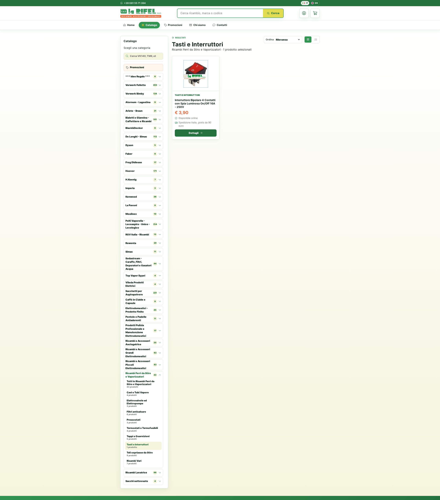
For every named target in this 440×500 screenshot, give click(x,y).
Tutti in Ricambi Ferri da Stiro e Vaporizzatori (140, 384)
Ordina (270, 39)
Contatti (222, 25)
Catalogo (151, 25)
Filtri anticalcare (136, 413)
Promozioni (175, 25)
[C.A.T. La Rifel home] (140, 13)
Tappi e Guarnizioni (138, 437)
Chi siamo (199, 25)
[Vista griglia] (308, 39)
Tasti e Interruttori (137, 446)
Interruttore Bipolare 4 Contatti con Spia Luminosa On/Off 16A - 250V (195, 103)
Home (131, 25)
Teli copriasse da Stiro (140, 454)
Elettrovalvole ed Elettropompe (137, 403)
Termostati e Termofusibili (142, 429)
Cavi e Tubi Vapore (138, 394)
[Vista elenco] (315, 39)
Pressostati (133, 421)
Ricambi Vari (134, 462)
